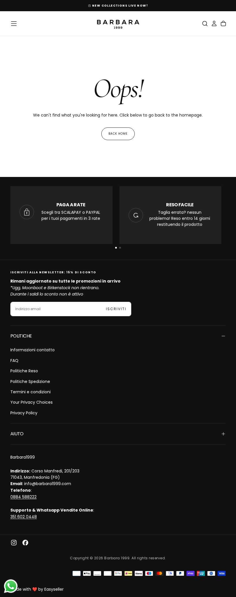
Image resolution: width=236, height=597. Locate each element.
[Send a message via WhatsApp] (11, 586)
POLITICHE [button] (21, 336)
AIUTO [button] (17, 433)
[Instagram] (13, 542)
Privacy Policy (23, 413)
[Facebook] (25, 542)
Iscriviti (116, 308)
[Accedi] (214, 23)
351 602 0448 (23, 517)
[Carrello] (223, 23)
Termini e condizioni (30, 392)
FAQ (14, 360)
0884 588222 (23, 497)
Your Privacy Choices (31, 402)
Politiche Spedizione (30, 381)
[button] (13, 23)
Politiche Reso (24, 371)
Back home (118, 133)
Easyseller (54, 589)
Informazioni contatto (32, 350)
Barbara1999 (22, 457)
